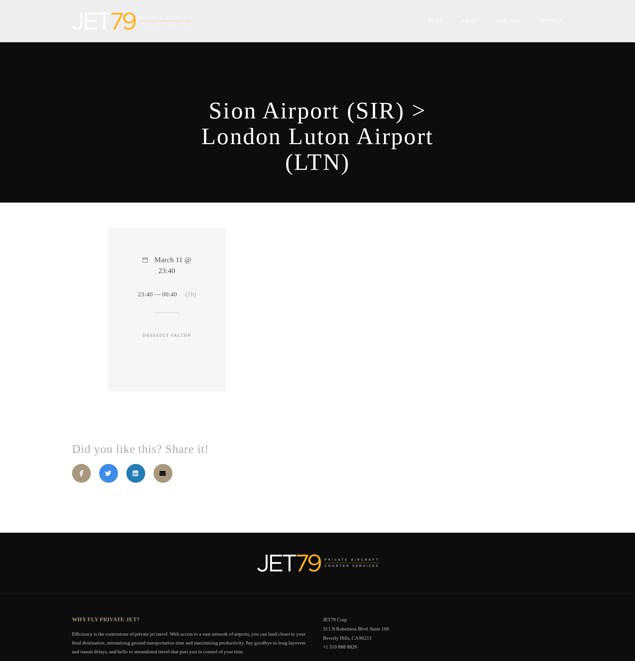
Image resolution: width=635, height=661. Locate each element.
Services (509, 21)
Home (435, 21)
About (470, 21)
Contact (551, 21)
